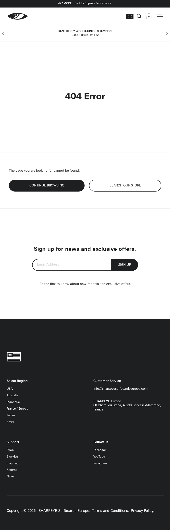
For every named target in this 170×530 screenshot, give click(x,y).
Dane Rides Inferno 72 (85, 35)
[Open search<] (139, 16)
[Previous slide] (4, 33)
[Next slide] (166, 33)
